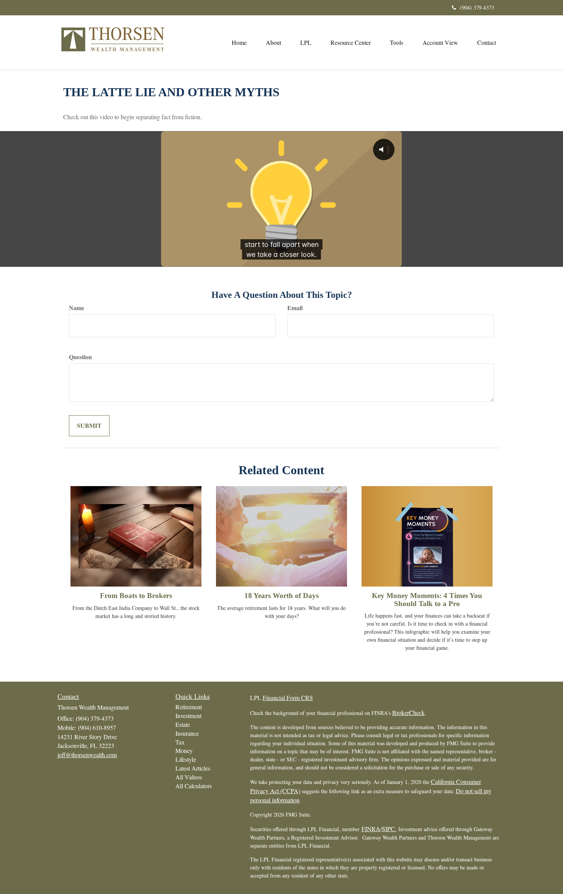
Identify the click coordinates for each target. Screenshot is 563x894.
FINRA (371, 829)
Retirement (188, 707)
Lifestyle (185, 759)
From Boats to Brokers (136, 596)
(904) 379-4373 (477, 7)
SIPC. (389, 829)
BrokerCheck (408, 712)
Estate (182, 724)
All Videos (188, 777)
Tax (180, 742)
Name (76, 308)
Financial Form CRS (288, 698)
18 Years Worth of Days (281, 596)
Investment (188, 716)
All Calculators (193, 786)
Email (295, 308)
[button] (273, 42)
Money (184, 750)
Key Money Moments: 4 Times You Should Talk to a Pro (427, 600)
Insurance (187, 733)
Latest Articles (192, 768)
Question (80, 357)
